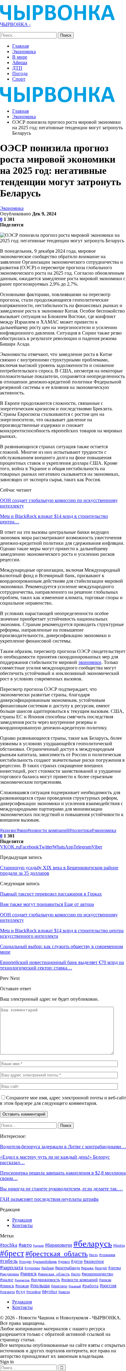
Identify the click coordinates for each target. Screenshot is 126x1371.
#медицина (9, 1274)
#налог (6, 1279)
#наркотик (22, 1280)
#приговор (59, 1286)
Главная (20, 46)
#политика (80, 830)
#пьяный (75, 1286)
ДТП (17, 68)
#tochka (8, 1245)
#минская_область (54, 1274)
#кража (87, 1268)
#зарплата (11, 1267)
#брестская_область (56, 1253)
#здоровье (32, 1268)
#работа (90, 1285)
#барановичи (58, 1245)
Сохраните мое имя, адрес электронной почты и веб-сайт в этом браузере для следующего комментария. (63, 1100)
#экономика (103, 830)
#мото (75, 1274)
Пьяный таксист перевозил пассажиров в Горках (51, 893)
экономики (89, 662)
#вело (93, 1255)
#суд (20, 1291)
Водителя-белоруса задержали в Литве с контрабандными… (63, 1146)
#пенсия (105, 1280)
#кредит (101, 1268)
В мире (19, 57)
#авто (25, 1245)
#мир (22, 830)
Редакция (22, 1220)
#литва (114, 1267)
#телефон (33, 1292)
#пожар (22, 1285)
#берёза (119, 1245)
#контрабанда (67, 1267)
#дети (77, 1261)
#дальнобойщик (45, 1261)
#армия (38, 1245)
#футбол (49, 1291)
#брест (12, 1253)
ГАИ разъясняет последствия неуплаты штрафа (49, 1199)
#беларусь (92, 1243)
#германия (107, 1255)
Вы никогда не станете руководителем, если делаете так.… (61, 1188)
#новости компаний (48, 830)
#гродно (25, 1261)
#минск (28, 1274)
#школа (64, 1292)
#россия (108, 1285)
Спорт (18, 79)
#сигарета (7, 1292)
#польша (40, 1285)
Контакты (22, 1225)
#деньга (64, 1261)
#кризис (8, 830)
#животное (94, 1261)
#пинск (7, 1285)
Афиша (19, 62)
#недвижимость (45, 1280)
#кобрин (47, 1268)
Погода (20, 73)
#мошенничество (97, 1273)
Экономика (24, 51)
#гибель (9, 1261)
